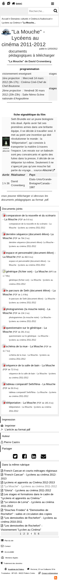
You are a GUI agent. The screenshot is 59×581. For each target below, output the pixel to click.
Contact (6, 546)
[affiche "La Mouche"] (6, 145)
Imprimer (10, 425)
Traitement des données (11, 563)
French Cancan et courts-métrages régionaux (30, 470)
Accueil (5, 19)
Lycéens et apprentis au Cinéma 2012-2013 (29, 482)
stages (53, 88)
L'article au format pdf (17, 429)
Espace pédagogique (50, 573)
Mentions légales (9, 558)
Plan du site (7, 541)
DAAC (17, 3)
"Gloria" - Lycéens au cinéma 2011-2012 (27, 490)
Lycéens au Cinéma (11, 23)
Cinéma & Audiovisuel (41, 19)
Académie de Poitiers (16, 569)
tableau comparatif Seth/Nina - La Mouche (30, 384)
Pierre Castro (12, 442)
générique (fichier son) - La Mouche (27, 271)
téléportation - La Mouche (21, 402)
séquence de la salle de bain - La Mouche (30, 365)
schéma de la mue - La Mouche (24, 346)
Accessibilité (7, 552)
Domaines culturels (19, 19)
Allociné (47, 170)
